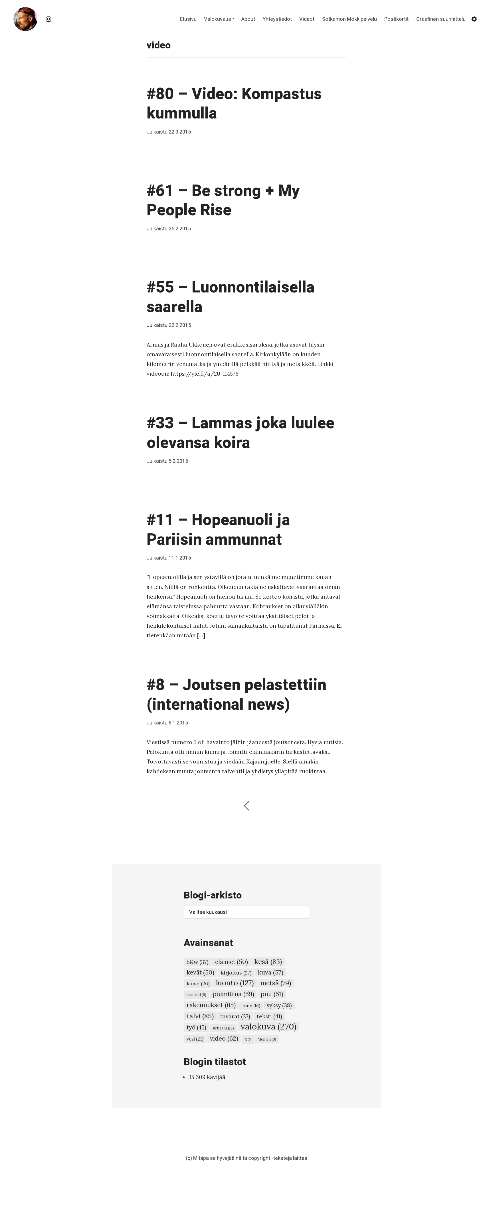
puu (272, 994)
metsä (275, 983)
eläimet (231, 962)
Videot (306, 19)
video (224, 1038)
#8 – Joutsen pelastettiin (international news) (236, 694)
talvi (200, 1016)
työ (196, 1027)
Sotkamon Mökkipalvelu (349, 19)
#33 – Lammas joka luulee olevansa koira (240, 433)
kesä (268, 961)
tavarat (235, 1016)
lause (198, 983)
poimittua (233, 994)
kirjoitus (236, 972)
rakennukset (211, 1005)
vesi (195, 1039)
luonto (235, 982)
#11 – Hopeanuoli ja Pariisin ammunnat (218, 530)
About (248, 19)
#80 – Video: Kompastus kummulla (234, 104)
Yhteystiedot (277, 19)
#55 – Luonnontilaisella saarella (231, 297)
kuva (270, 972)
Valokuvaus (217, 19)
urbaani (223, 1028)
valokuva (268, 1026)
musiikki (196, 994)
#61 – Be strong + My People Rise (223, 200)
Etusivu (188, 19)
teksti (269, 1016)
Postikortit (396, 19)
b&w (198, 962)
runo (251, 1005)
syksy (279, 1005)
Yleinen (267, 1039)
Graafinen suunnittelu (441, 19)
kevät (200, 972)
